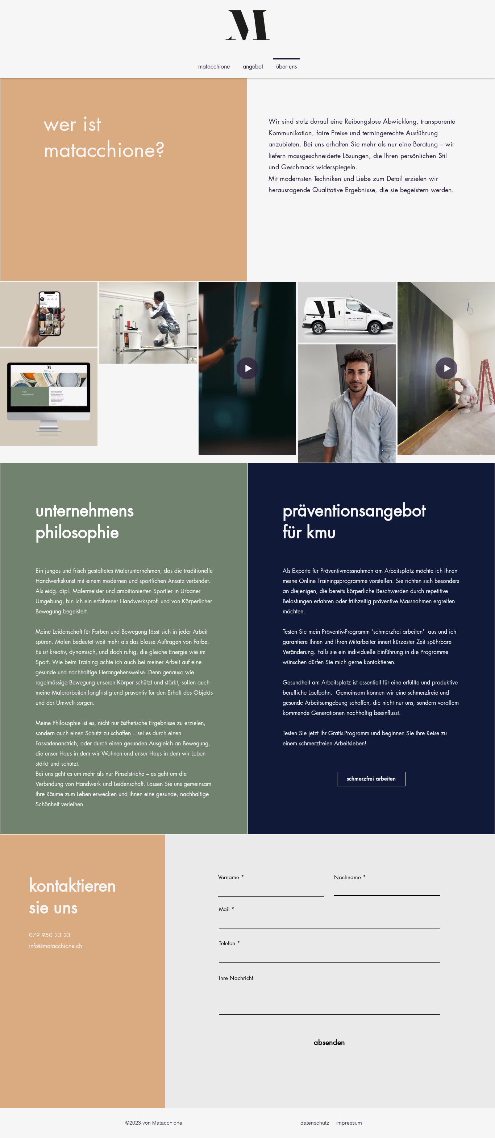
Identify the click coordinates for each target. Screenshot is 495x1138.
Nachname (347, 877)
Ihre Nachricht (236, 978)
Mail (224, 909)
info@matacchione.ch (55, 946)
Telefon (227, 943)
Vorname (228, 877)
